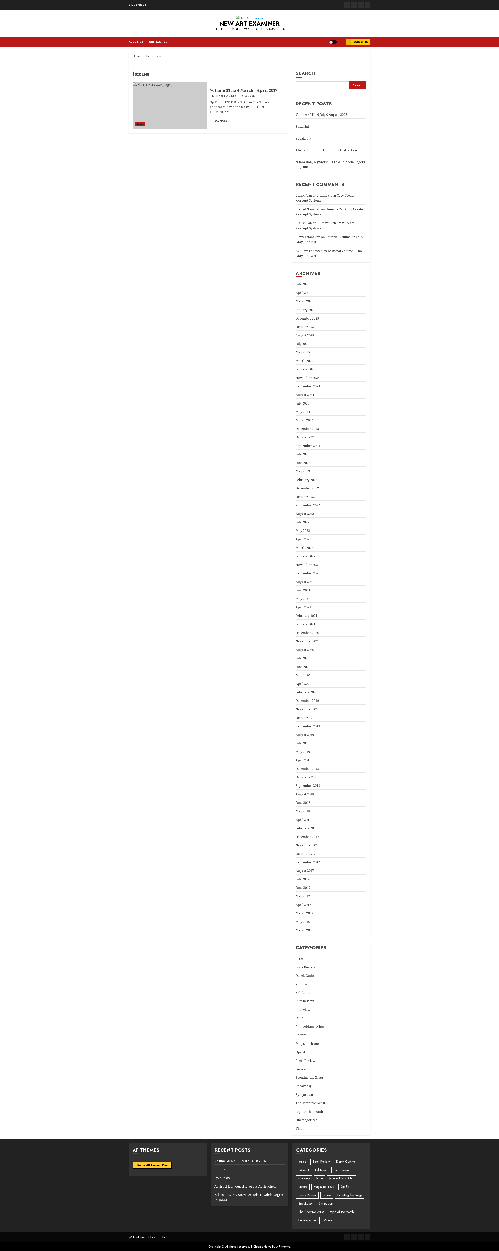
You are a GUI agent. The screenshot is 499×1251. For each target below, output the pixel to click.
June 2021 (303, 590)
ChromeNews (262, 1246)
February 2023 (306, 480)
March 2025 (304, 361)
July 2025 (302, 344)
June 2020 (303, 667)
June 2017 (303, 887)
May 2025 (303, 352)
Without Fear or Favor (143, 1237)
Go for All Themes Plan (152, 1165)
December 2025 (307, 318)
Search (305, 73)
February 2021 (306, 616)
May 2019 (303, 752)
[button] (341, 42)
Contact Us (158, 42)
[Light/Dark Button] (333, 42)
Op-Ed (300, 1052)
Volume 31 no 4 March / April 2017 (243, 90)
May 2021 (303, 599)
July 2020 (302, 658)
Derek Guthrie (306, 975)
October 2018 (306, 777)
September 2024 (308, 386)
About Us (136, 42)
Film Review (305, 1001)
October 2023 (306, 437)
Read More (220, 121)
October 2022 (306, 497)
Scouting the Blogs (309, 1077)
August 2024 (305, 395)
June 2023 (303, 463)
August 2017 (305, 871)
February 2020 (306, 692)
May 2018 (303, 811)
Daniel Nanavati (308, 209)
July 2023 (302, 454)
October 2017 (306, 854)
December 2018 (307, 769)
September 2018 (308, 786)
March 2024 (304, 420)
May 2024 (303, 412)
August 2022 (305, 514)
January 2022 (305, 556)
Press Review (305, 1060)
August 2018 (305, 794)
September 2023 (308, 446)
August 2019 (305, 735)
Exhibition (303, 993)
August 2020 (305, 650)
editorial (302, 984)
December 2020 (307, 633)
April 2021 (303, 607)
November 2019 (307, 709)
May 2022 (303, 531)
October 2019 (306, 718)
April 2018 (303, 820)
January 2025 (305, 369)
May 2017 (303, 896)
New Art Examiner (249, 23)
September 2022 (308, 505)
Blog (163, 1237)
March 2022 (304, 548)
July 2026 (302, 284)
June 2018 (303, 802)
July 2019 (302, 743)
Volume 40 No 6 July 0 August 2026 (321, 114)
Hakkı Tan (304, 195)
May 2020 (303, 675)
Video (300, 1128)
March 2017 (304, 913)
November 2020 (307, 641)
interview (303, 1010)
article (300, 958)
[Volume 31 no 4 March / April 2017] (170, 105)
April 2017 (303, 905)
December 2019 (307, 701)
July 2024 (302, 403)
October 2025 (306, 327)
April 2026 (303, 293)
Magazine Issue (307, 1043)
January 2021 (305, 624)
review (301, 1069)
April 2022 (303, 539)
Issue (140, 124)
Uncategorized (307, 1120)
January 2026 (305, 310)
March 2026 (304, 301)
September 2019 (308, 726)
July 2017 (302, 879)
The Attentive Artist (310, 1103)
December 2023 (307, 429)
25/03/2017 (248, 96)
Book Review (305, 967)
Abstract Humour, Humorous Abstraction (326, 150)
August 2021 (305, 582)
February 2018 (306, 828)
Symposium (304, 1095)
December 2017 (307, 837)
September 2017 (308, 862)
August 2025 (305, 335)
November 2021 (307, 565)
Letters (301, 1035)
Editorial (302, 126)
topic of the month (309, 1111)
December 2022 (307, 488)
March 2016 (304, 930)
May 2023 (303, 471)
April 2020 (303, 684)
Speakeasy (303, 138)
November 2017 (307, 845)
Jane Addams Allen (310, 1026)
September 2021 (308, 573)
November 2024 (307, 378)
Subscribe (360, 42)
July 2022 (302, 522)
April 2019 (303, 760)
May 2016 (303, 922)
